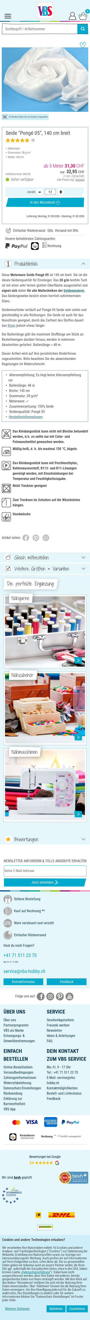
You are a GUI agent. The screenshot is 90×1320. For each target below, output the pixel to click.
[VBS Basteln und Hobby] (45, 10)
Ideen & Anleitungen (61, 1036)
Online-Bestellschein (18, 1067)
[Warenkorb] (83, 15)
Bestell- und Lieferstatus (64, 1093)
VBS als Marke (13, 1030)
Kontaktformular (23, 982)
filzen (11, 326)
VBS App (9, 1109)
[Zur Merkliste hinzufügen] (82, 45)
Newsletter (54, 1030)
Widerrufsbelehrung (17, 1083)
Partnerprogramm (15, 1025)
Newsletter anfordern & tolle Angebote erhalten (45, 861)
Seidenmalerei (74, 291)
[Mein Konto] (72, 15)
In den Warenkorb (42, 202)
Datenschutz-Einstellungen (22, 1088)
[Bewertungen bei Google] (45, 1160)
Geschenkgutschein (60, 1020)
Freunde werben (58, 1025)
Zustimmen (77, 1309)
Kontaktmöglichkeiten (62, 1088)
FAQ (49, 1041)
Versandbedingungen (18, 1072)
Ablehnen (56, 1309)
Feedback (66, 982)
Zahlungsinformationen (19, 1078)
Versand (79, 179)
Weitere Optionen (17, 1309)
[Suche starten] (82, 28)
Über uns (9, 1020)
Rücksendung (12, 1093)
